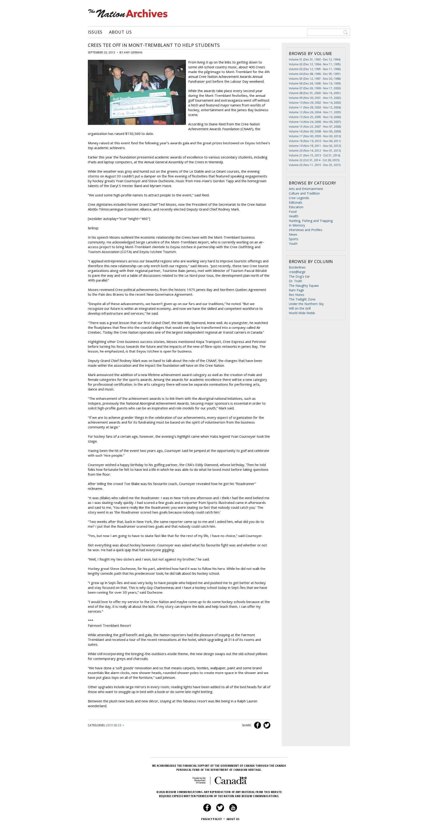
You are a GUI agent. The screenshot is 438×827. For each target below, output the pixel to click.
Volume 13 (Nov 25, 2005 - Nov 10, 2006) (315, 117)
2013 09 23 (113, 725)
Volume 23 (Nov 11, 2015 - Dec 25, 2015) (315, 165)
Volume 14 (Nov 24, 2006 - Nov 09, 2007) (315, 122)
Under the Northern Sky (306, 304)
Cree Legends (299, 198)
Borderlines (297, 267)
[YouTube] (233, 810)
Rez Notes (296, 294)
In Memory (297, 225)
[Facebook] (207, 810)
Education (296, 207)
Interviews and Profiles (305, 230)
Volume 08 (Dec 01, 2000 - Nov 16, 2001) (315, 93)
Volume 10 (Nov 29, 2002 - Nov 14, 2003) (315, 103)
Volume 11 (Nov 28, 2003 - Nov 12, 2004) (315, 107)
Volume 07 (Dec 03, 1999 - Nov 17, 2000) (315, 88)
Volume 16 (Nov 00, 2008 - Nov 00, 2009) (315, 131)
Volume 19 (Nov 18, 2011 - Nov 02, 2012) (315, 146)
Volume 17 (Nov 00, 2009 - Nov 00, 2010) (315, 136)
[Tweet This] (266, 725)
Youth (293, 243)
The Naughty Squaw (304, 285)
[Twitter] (220, 810)
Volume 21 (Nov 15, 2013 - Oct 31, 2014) (314, 155)
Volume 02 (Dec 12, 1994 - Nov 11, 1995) (315, 64)
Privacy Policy (213, 819)
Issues (95, 32)
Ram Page (296, 290)
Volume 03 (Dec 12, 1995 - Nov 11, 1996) (315, 69)
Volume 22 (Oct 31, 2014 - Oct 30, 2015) (314, 160)
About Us (120, 32)
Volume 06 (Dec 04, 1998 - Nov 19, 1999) (315, 83)
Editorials (295, 202)
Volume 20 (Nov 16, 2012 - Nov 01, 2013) (315, 151)
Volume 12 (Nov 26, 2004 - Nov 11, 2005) (315, 112)
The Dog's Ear (299, 276)
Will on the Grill (300, 308)
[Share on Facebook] (257, 725)
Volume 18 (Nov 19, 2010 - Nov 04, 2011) (315, 141)
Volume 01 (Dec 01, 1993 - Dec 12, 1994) (314, 59)
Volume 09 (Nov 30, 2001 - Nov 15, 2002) (315, 98)
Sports (293, 239)
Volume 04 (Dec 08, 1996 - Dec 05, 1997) (314, 74)
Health (293, 216)
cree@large (297, 272)
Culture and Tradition (304, 193)
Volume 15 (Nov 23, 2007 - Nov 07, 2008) (315, 127)
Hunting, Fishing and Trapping (311, 221)
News (293, 234)
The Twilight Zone (302, 299)
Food (293, 211)
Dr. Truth (295, 281)
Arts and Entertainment (306, 189)
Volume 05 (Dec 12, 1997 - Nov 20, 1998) (315, 79)
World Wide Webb (302, 313)
